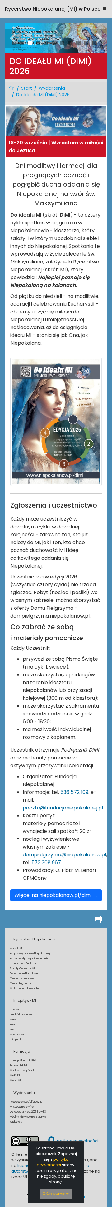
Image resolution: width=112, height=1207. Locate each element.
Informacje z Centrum (23, 963)
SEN (12, 1029)
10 (87, 43)
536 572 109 (74, 792)
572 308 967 (46, 862)
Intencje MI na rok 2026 (23, 1060)
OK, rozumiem (56, 1193)
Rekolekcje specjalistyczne (26, 1102)
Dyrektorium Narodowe (24, 973)
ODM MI (14, 1009)
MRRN (13, 1019)
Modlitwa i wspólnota (22, 1070)
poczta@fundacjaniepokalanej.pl (63, 807)
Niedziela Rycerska (21, 1014)
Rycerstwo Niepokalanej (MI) (52, 9)
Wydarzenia (52, 88)
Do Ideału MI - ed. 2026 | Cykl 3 (28, 1112)
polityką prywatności (52, 1162)
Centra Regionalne (20, 983)
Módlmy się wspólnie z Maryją (28, 1117)
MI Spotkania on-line (22, 1107)
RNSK (13, 1024)
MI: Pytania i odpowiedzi (24, 988)
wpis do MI (16, 948)
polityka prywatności (77, 1141)
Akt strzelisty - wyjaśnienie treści (29, 958)
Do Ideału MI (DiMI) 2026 (43, 95)
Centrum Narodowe (22, 978)
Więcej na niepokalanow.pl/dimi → (56, 895)
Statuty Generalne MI (22, 968)
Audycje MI (16, 1122)
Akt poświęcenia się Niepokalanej (30, 953)
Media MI (15, 1080)
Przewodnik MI (18, 1065)
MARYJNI (15, 1075)
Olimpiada (16, 1039)
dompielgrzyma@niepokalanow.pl (64, 854)
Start (26, 88)
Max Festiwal (18, 1034)
